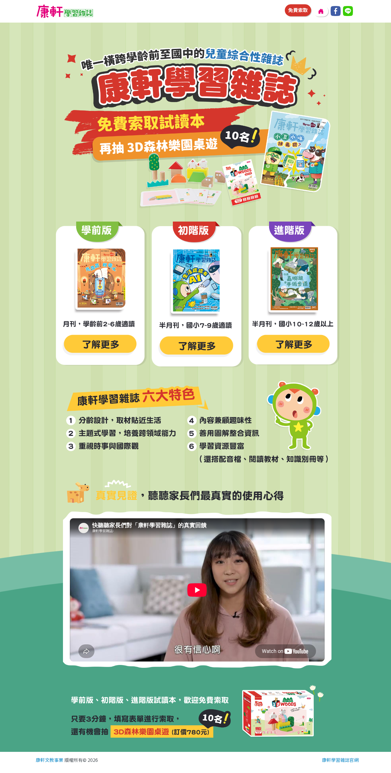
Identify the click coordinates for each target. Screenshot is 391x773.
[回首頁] (320, 11)
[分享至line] (348, 11)
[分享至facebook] (336, 11)
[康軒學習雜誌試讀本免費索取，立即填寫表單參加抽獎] (197, 125)
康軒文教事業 (49, 759)
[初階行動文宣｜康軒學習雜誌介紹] (196, 296)
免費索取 (298, 10)
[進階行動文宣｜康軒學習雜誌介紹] (293, 295)
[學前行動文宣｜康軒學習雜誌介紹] (99, 295)
